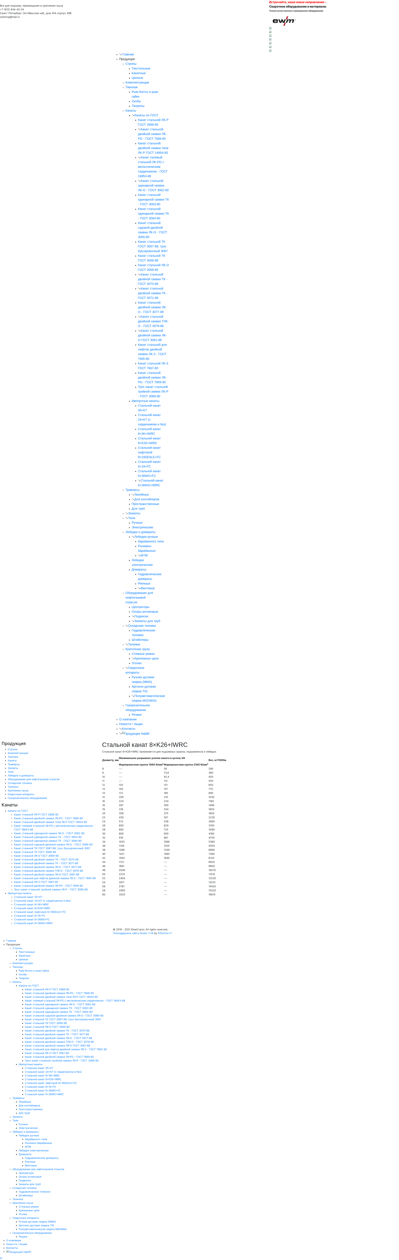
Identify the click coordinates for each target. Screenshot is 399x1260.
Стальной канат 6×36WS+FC (32, 919)
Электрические (142, 527)
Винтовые (148, 588)
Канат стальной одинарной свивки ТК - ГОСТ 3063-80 (153, 199)
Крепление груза (137, 649)
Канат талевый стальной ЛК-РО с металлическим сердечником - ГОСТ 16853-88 (153, 167)
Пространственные (145, 504)
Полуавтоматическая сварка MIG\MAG (43, 1229)
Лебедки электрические (34, 1150)
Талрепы (138, 106)
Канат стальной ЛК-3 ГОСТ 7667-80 (36, 881)
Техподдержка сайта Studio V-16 (133, 933)
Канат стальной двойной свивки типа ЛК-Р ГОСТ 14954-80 (153, 148)
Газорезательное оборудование (27, 798)
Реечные (144, 583)
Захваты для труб (147, 621)
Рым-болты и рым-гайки (34, 970)
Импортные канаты (145, 401)
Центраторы (140, 607)
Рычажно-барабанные (38, 1142)
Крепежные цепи (146, 658)
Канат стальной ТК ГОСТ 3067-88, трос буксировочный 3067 (153, 246)
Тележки (134, 644)
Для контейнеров (146, 499)
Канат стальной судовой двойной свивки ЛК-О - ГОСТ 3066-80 (53, 844)
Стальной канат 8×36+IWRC (31, 904)
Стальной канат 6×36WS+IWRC (33, 923)
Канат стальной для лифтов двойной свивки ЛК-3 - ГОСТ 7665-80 (55, 878)
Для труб (138, 508)
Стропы (130, 63)
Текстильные (141, 68)
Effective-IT (165, 933)
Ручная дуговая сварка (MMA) (37, 1221)
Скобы (136, 101)
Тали (131, 518)
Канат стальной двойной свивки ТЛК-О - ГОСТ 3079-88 (153, 321)
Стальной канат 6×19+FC (29, 915)
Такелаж (131, 87)
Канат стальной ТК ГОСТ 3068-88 (35, 852)
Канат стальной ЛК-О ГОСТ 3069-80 (36, 855)
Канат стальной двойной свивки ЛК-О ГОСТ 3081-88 (152, 335)
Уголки (136, 663)
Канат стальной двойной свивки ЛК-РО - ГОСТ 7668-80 (152, 134)
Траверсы (132, 490)
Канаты (130, 110)
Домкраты (139, 569)
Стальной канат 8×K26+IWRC (32, 908)
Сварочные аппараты (21, 794)
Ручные (137, 522)
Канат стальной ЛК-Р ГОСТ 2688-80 (36, 814)
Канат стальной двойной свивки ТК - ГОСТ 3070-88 (153, 279)
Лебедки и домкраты (140, 532)
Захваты (134, 513)
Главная (128, 54)
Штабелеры (140, 639)
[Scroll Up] (1, 1258)
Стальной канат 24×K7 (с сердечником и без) (42, 900)
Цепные (137, 77)
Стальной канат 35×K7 (28, 896)
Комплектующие (137, 82)
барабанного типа (151, 541)
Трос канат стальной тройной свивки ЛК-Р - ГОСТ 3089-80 (153, 391)
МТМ (144, 555)
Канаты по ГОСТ (146, 115)
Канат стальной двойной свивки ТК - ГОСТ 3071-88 (153, 293)
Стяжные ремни (143, 653)
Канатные (139, 73)
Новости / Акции (131, 724)
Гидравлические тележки (34, 1191)
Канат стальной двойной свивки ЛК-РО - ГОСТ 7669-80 (152, 377)
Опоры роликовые (145, 611)
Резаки (137, 714)
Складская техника (142, 625)
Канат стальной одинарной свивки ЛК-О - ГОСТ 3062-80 (153, 185)
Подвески (141, 616)
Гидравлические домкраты (41, 1157)
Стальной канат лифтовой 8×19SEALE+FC (149, 452)
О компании (128, 719)
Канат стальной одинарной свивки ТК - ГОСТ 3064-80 (153, 213)
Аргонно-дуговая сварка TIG (36, 1225)
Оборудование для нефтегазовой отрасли (139, 597)
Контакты (128, 728)
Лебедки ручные (146, 536)
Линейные (141, 494)
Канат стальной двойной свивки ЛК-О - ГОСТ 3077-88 (152, 307)
